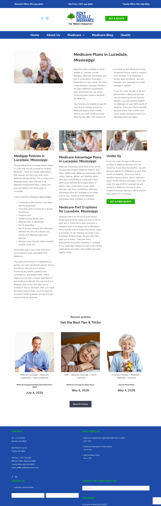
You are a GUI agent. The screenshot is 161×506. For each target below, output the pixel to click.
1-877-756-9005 (25, 458)
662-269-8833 (142, 4)
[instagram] (47, 18)
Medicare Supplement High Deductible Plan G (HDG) (104, 438)
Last (47, 500)
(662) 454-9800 (30, 461)
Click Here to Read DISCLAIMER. (94, 504)
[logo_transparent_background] (80, 11)
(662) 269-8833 (28, 464)
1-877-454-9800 (85, 4)
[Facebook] (12, 477)
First (13, 500)
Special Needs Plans (126, 385)
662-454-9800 (36, 4)
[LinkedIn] (16, 477)
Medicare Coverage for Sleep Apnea (80, 385)
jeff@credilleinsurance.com (27, 467)
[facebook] (42, 18)
